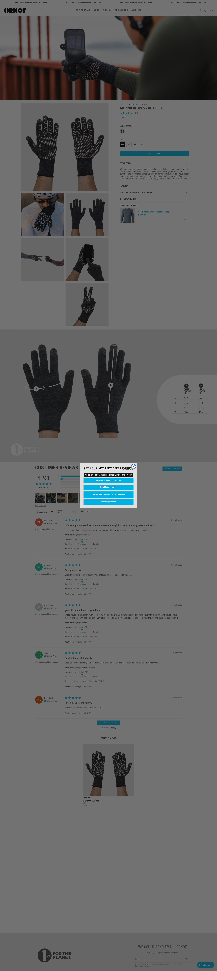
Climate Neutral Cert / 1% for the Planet (109, 495)
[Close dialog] (133, 466)
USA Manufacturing (108, 487)
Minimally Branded (108, 502)
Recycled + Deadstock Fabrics (108, 481)
